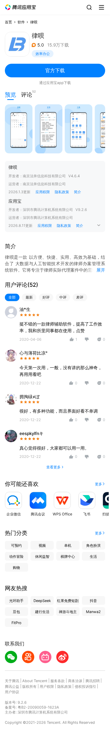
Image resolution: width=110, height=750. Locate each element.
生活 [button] (93, 556)
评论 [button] (26, 94)
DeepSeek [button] (42, 600)
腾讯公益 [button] (12, 686)
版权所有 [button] (29, 686)
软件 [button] (21, 22)
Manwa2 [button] (93, 611)
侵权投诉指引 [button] (85, 686)
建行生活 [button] (42, 611)
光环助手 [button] (16, 600)
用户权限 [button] (47, 686)
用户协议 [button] (12, 692)
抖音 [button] (93, 600)
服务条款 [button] (57, 681)
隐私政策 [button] (62, 192)
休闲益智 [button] (42, 556)
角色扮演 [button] (93, 545)
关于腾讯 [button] (12, 681)
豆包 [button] (16, 611)
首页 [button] (8, 22)
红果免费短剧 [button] (68, 600)
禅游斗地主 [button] (68, 611)
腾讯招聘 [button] (92, 681)
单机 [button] (67, 545)
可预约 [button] (16, 545)
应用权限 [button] (43, 192)
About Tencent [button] (34, 681)
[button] (20, 7)
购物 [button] (16, 567)
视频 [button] (42, 545)
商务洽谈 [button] (75, 681)
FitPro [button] (16, 623)
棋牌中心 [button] (68, 556)
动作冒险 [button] (16, 556)
